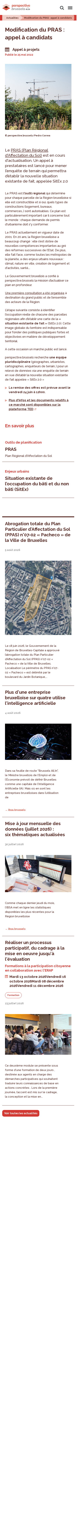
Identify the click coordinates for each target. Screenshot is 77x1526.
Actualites (12, 18)
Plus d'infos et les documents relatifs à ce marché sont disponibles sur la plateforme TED (38, 404)
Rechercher (62, 5)
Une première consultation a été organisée (34, 293)
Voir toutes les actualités (20, 1113)
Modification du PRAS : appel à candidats (48, 18)
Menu (69, 5)
